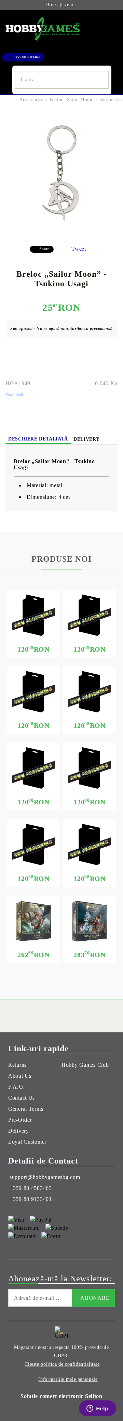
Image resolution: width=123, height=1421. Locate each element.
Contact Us (21, 1098)
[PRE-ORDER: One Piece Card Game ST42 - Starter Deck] (33, 692)
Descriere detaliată (38, 439)
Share (44, 249)
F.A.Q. (16, 1087)
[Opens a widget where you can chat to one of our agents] (97, 1409)
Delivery (86, 439)
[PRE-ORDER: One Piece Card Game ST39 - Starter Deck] (89, 768)
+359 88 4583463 (26, 57)
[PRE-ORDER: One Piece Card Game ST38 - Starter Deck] (33, 844)
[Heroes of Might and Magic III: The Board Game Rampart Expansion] (89, 921)
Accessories (31, 99)
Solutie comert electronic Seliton (61, 1396)
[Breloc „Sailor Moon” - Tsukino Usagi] (61, 235)
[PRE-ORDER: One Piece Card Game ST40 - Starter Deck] (33, 768)
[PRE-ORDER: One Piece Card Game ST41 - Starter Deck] (89, 692)
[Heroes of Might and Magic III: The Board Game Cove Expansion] (33, 921)
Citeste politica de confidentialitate (62, 1364)
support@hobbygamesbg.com (45, 1177)
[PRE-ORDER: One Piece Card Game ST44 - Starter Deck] (33, 615)
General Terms (25, 1109)
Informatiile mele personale (67, 1379)
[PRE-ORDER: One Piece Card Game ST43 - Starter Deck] (89, 615)
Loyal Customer (27, 1142)
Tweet (78, 249)
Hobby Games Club (85, 1065)
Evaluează (14, 394)
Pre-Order (20, 1120)
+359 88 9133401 (31, 1199)
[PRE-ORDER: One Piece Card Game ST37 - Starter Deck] (89, 844)
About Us (19, 1076)
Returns (17, 1065)
